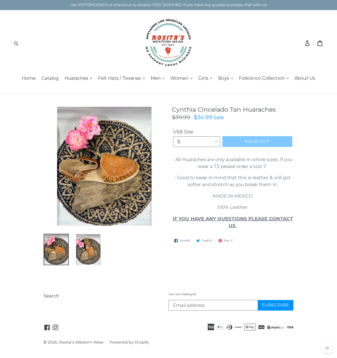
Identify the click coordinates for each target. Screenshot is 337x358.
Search (51, 296)
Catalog (50, 78)
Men (156, 78)
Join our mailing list (182, 294)
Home (29, 78)
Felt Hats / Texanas (120, 78)
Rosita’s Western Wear (81, 342)
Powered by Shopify (129, 342)
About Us (304, 78)
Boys (224, 78)
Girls (204, 78)
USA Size (183, 132)
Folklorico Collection (262, 78)
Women (180, 78)
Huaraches (76, 78)
